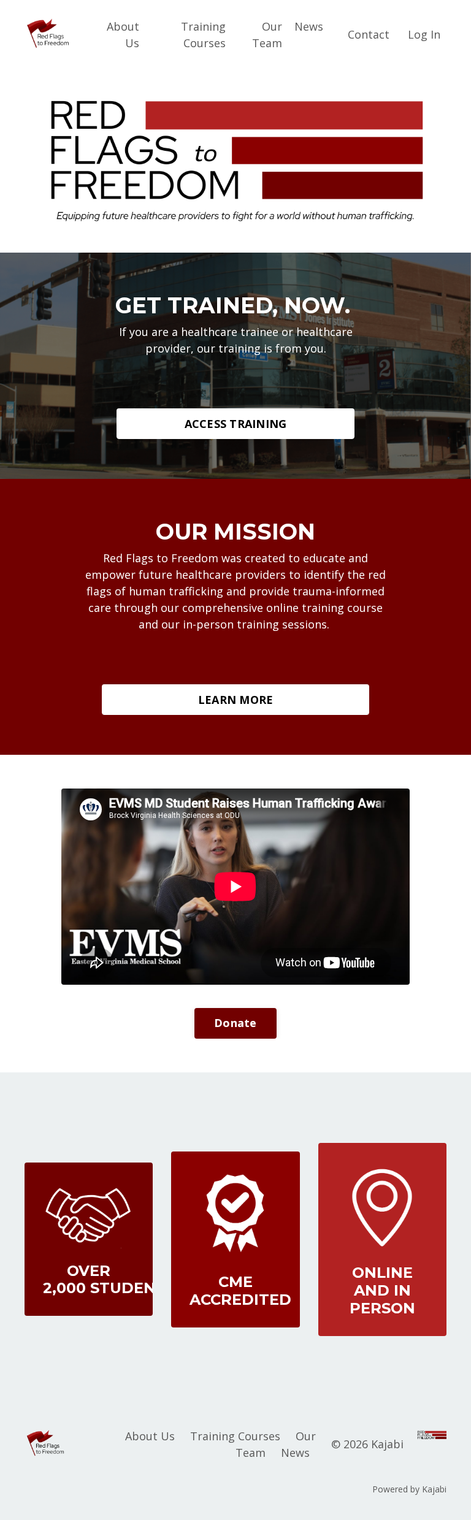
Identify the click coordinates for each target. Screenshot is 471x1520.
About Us (123, 34)
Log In (424, 34)
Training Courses (203, 34)
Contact (368, 34)
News (308, 26)
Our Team (267, 34)
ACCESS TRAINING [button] (236, 423)
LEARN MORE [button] (236, 699)
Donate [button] (235, 1022)
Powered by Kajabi (409, 1489)
